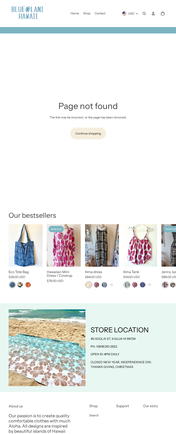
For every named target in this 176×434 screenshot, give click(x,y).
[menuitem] (75, 13)
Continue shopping (88, 133)
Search (94, 415)
